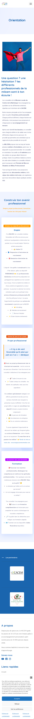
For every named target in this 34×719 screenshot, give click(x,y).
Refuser (17, 704)
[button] (31, 677)
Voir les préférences (17, 709)
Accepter (17, 699)
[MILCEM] (4, 3)
